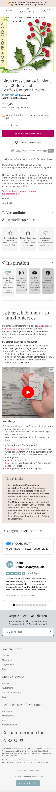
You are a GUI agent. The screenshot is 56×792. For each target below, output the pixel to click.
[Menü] (3, 10)
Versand (24, 107)
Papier (8, 463)
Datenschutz (8, 715)
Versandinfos (16, 212)
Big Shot (43, 325)
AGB (4, 720)
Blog (49, 245)
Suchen (5, 655)
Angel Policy (8, 664)
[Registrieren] (49, 631)
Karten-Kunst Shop (31, 770)
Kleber (8, 468)
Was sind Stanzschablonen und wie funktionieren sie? (19, 192)
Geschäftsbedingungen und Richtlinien (28, 776)
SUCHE (9, 10)
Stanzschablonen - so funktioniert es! (27, 315)
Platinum (6, 328)
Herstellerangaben (20, 219)
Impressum (7, 711)
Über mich (7, 660)
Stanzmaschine (12, 449)
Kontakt (6, 683)
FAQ (4, 696)
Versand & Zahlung (11, 692)
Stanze (13, 460)
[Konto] (44, 11)
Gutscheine (7, 687)
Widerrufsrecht (9, 724)
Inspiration (17, 263)
